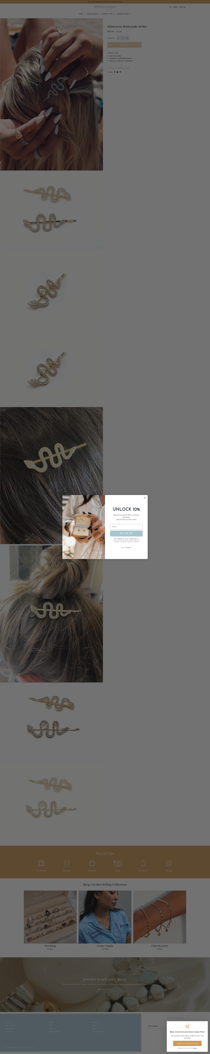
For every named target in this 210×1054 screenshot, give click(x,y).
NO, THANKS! (126, 547)
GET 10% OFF (126, 533)
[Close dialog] (145, 498)
